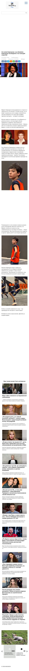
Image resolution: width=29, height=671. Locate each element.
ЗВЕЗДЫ (23, 59)
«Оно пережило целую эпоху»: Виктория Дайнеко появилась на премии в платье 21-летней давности (13, 566)
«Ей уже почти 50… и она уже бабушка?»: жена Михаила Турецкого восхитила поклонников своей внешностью (14, 492)
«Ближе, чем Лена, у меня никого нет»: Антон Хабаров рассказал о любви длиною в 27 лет (13, 516)
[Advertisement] (14, 32)
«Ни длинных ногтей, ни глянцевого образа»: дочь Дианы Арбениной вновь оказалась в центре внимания (14, 468)
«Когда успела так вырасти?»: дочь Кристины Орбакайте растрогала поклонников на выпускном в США (14, 443)
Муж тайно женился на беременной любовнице (14, 396)
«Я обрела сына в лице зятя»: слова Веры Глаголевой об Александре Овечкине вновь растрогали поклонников (14, 541)
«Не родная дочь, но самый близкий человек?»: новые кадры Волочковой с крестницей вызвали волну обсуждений (14, 419)
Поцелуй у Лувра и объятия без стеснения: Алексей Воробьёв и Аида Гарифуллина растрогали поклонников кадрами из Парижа (13, 617)
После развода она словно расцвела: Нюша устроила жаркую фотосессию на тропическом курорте (14, 592)
